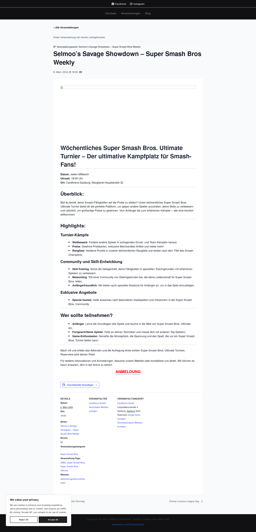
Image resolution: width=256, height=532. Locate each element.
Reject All (23, 519)
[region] (38, 510)
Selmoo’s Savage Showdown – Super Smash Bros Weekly (69, 429)
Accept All (53, 519)
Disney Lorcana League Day (184, 501)
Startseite (110, 13)
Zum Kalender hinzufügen (80, 384)
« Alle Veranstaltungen (66, 27)
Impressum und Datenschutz (128, 524)
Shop (148, 13)
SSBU (63, 462)
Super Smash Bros (69, 454)
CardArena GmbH (97, 403)
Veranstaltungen (130, 13)
